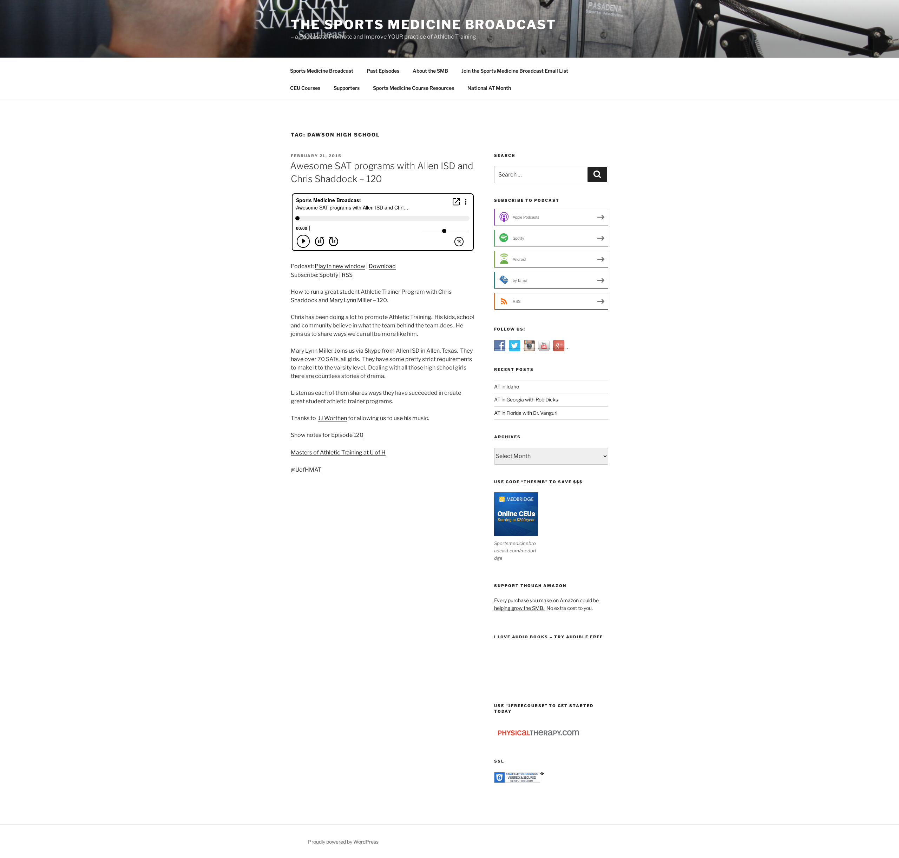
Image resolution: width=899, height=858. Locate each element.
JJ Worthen (332, 418)
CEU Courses (305, 88)
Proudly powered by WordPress (343, 842)
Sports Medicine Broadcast (321, 71)
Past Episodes (383, 71)
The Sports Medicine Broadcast (423, 24)
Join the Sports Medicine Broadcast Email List (514, 71)
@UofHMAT (306, 469)
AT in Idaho (506, 387)
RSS (347, 275)
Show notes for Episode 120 (327, 435)
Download (382, 266)
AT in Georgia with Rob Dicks (526, 400)
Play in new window (340, 266)
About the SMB (430, 71)
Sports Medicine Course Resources (413, 88)
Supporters (347, 88)
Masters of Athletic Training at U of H (338, 452)
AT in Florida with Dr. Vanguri (525, 413)
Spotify (328, 275)
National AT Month (489, 88)
